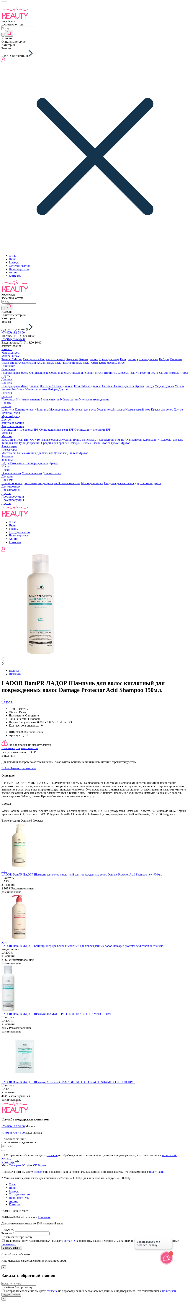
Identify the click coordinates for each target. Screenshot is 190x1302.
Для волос (60, 453)
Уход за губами (110, 443)
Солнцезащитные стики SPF (92, 429)
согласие (52, 1155)
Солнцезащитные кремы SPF (19, 429)
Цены (12, 259)
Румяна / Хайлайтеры (128, 439)
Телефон (7, 1233)
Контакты (15, 275)
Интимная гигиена (28, 399)
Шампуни (7, 409)
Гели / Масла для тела (87, 386)
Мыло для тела (29, 386)
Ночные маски (81, 362)
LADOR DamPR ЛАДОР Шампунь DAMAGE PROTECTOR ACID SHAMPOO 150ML (56, 1014)
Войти (5, 768)
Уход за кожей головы (111, 409)
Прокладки (8, 399)
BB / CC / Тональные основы (42, 439)
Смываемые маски (103, 362)
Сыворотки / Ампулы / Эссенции (44, 359)
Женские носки (11, 473)
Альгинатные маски (49, 362)
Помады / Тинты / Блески (84, 443)
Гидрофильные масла (14, 372)
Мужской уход (10, 412)
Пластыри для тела (36, 463)
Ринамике (44, 1217)
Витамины (17, 463)
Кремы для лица (109, 359)
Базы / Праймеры (12, 439)
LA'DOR (7, 702)
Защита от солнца (12, 422)
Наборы (164, 359)
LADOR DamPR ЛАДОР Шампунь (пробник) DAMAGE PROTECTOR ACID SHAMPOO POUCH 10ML (68, 1082)
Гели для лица (129, 359)
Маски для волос (60, 409)
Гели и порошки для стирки (19, 483)
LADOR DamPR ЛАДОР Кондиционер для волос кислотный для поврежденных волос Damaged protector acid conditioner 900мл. (82, 945)
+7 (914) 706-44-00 (13, 339)
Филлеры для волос (83, 409)
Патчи (67, 362)
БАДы (5, 463)
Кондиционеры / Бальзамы (32, 409)
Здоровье (7, 456)
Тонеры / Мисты (11, 359)
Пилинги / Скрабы (116, 372)
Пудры (77, 439)
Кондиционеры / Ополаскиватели (58, 483)
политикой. (169, 1155)
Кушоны (66, 439)
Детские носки (52, 473)
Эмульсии (72, 359)
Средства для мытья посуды (121, 483)
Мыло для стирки (92, 483)
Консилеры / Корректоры (98, 439)
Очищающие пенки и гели (86, 372)
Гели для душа (10, 386)
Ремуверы (157, 372)
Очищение (8, 366)
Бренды (14, 262)
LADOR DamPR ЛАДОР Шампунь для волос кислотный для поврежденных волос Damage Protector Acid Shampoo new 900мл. (81, 874)
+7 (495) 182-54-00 (13, 332)
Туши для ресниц (29, 443)
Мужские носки (32, 473)
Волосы (6, 402)
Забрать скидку (11, 1247)
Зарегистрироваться (23, 768)
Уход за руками (164, 386)
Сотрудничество (19, 265)
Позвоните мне (11, 1294)
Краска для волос (162, 409)
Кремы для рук (144, 386)
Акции (13, 272)
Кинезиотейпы (26, 453)
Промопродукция (12, 496)
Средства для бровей (54, 443)
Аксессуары (9, 446)
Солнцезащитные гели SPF (56, 429)
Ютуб (26, 1165)
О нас (12, 255)
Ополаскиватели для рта (93, 399)
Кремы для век (88, 359)
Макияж (6, 432)
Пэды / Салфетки (139, 372)
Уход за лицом (10, 352)
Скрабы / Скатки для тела (118, 386)
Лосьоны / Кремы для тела (56, 386)
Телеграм (15, 1165)
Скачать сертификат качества (19, 748)
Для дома (7, 476)
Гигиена (6, 392)
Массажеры (8, 453)
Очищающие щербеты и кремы (49, 372)
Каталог (6, 349)
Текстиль (146, 483)
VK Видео (39, 1165)
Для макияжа (45, 453)
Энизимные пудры (176, 372)
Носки (5, 466)
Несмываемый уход (137, 409)
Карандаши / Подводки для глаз (163, 439)
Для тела (6, 379)
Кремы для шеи (148, 359)
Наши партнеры (19, 269)
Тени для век (9, 443)
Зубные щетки (69, 399)
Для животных (10, 486)
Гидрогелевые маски (23, 362)
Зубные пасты (50, 399)
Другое (120, 362)
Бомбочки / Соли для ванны (29, 389)
